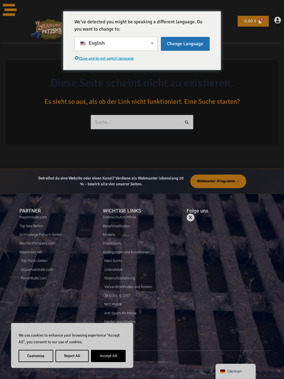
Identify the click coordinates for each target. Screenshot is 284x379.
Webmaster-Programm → (218, 181)
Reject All (72, 355)
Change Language (185, 44)
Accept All (108, 355)
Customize (35, 355)
